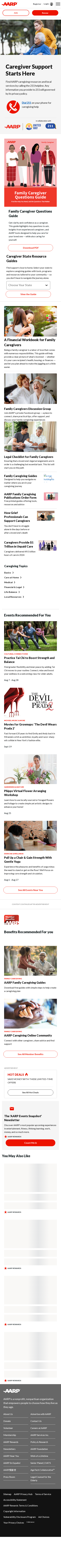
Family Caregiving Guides (20, 476)
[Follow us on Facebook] (6, 1530)
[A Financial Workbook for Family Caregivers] (30, 321)
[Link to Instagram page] (23, 1530)
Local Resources (12, 596)
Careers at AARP (38, 1428)
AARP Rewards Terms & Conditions (20, 1505)
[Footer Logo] (30, 1391)
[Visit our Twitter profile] (15, 1530)
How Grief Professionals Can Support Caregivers (17, 516)
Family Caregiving (13, 979)
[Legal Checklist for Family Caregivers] (30, 436)
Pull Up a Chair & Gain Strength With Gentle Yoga (28, 859)
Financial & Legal (13, 587)
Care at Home (11, 577)
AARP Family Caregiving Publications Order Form (20, 495)
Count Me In (30, 1142)
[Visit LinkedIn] (32, 1530)
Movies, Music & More (14, 720)
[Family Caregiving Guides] (49, 481)
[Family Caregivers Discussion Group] (30, 388)
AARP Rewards (10, 1442)
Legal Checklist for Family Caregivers (28, 456)
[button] (58, 4)
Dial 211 (26, 102)
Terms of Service (43, 1494)
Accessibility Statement (15, 1499)
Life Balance (10, 592)
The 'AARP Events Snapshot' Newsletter (23, 1118)
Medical (8, 582)
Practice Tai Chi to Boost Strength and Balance (29, 660)
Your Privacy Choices (13, 1522)
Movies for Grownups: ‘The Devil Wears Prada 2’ (30, 726)
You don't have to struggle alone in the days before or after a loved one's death (17, 529)
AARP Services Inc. (39, 1435)
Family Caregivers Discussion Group (27, 408)
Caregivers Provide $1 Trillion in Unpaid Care (18, 544)
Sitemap (7, 1494)
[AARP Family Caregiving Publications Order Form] (49, 499)
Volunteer (8, 1428)
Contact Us (36, 1421)
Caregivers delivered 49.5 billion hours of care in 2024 (19, 553)
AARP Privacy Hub (23, 1494)
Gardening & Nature (14, 787)
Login (46, 4)
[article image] (13, 112)
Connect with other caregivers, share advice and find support (29, 1042)
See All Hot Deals (30, 1092)
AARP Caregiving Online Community (28, 1035)
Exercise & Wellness (13, 854)
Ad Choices (43, 1517)
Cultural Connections (16, 654)
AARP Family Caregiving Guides (25, 982)
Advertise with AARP (40, 1414)
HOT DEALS (16, 1074)
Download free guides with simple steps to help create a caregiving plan (30, 989)
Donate (7, 1421)
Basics (7, 572)
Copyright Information (14, 1511)
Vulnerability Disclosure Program (19, 1517)
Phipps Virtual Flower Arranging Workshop (25, 793)
